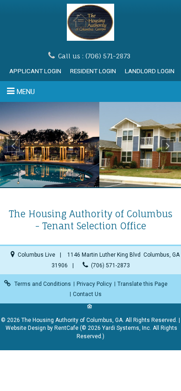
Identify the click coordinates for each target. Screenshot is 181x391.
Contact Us (87, 294)
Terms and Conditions (42, 284)
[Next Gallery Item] (168, 145)
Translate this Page (142, 284)
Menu (26, 92)
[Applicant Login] (35, 71)
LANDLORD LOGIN (150, 71)
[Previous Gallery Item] (13, 145)
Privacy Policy (94, 284)
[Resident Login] (93, 71)
